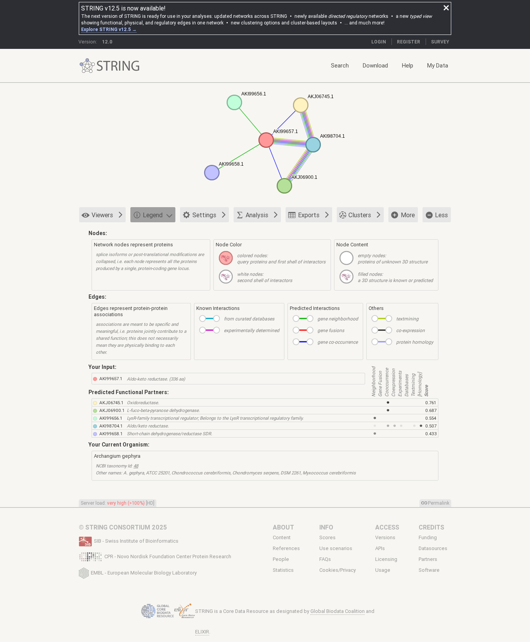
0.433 (431, 433)
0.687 (430, 410)
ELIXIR (202, 631)
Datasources (433, 548)
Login (378, 42)
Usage (382, 570)
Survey (440, 42)
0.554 (430, 418)
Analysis (257, 215)
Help (407, 65)
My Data (437, 65)
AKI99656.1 (110, 418)
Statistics (283, 570)
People (281, 559)
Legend (153, 215)
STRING (87, 65)
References (286, 548)
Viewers (102, 215)
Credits (431, 527)
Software (429, 570)
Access (387, 527)
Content (282, 537)
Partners (428, 559)
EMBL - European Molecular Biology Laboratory (144, 572)
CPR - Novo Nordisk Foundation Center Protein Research (167, 556)
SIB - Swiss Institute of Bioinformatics (136, 541)
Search (340, 65)
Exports (308, 215)
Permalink (438, 503)
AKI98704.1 (111, 426)
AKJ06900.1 (112, 410)
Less (441, 215)
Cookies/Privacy (337, 570)
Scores (327, 537)
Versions (385, 537)
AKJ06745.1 (111, 402)
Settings (204, 215)
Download (375, 65)
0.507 (430, 426)
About (283, 527)
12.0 (107, 41)
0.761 (430, 402)
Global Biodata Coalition (337, 611)
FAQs (325, 559)
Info (326, 527)
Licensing (386, 559)
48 (135, 466)
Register (408, 42)
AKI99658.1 (111, 433)
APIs (380, 548)
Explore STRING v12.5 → (109, 29)
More (408, 215)
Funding (428, 537)
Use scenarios (335, 548)
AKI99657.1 (110, 378)
